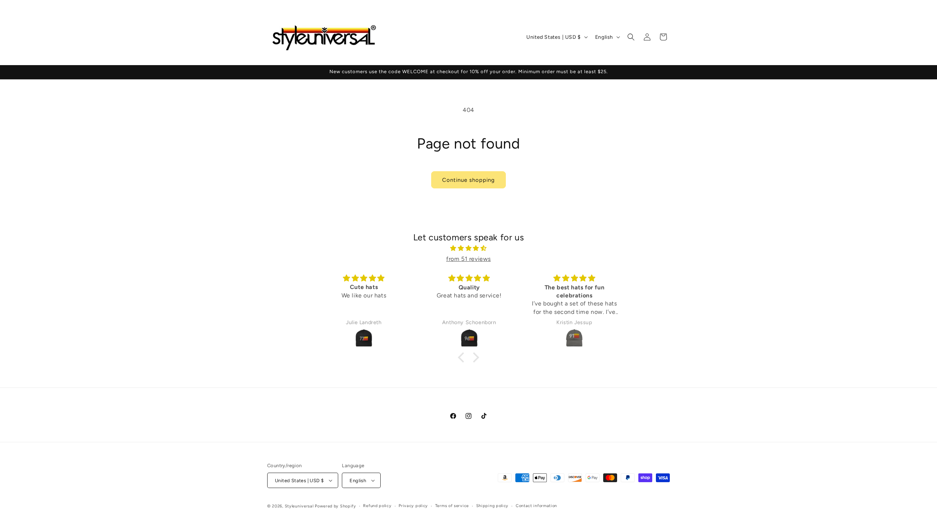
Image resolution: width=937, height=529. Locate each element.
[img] (468, 248)
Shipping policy (492, 505)
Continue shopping (468, 180)
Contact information (536, 505)
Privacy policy (413, 505)
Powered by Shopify (335, 506)
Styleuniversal (300, 506)
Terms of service (452, 505)
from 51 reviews (468, 258)
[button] (631, 37)
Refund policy (377, 505)
